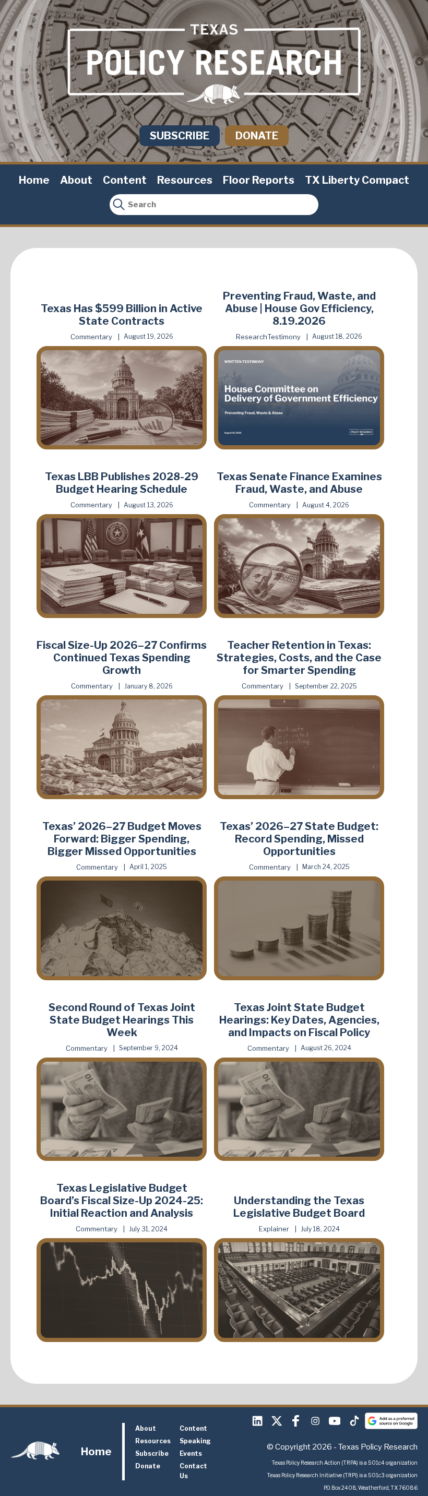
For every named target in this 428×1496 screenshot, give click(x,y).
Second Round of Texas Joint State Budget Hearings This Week (122, 1020)
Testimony (284, 337)
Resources (184, 180)
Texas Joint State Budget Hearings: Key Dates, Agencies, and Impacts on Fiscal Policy (299, 1020)
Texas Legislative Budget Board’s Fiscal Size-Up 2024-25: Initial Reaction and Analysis (121, 1200)
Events (191, 1453)
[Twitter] (276, 1420)
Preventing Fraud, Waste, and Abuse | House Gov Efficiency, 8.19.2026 (299, 308)
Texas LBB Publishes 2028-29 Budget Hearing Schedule (121, 482)
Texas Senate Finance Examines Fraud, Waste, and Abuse (299, 482)
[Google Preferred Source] (391, 1420)
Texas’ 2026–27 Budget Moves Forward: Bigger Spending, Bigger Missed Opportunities (121, 839)
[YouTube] (334, 1420)
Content (125, 180)
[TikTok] (354, 1420)
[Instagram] (315, 1420)
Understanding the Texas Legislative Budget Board (299, 1206)
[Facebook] (296, 1420)
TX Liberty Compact (357, 180)
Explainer (274, 1229)
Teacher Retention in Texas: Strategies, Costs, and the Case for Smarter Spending (299, 657)
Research (251, 337)
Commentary (91, 337)
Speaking (195, 1441)
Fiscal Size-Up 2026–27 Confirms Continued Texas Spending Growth (122, 657)
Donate (256, 135)
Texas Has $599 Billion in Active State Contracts (122, 314)
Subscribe (179, 135)
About (76, 180)
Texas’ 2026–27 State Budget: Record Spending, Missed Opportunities (299, 839)
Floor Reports (258, 180)
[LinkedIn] (257, 1420)
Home (34, 180)
